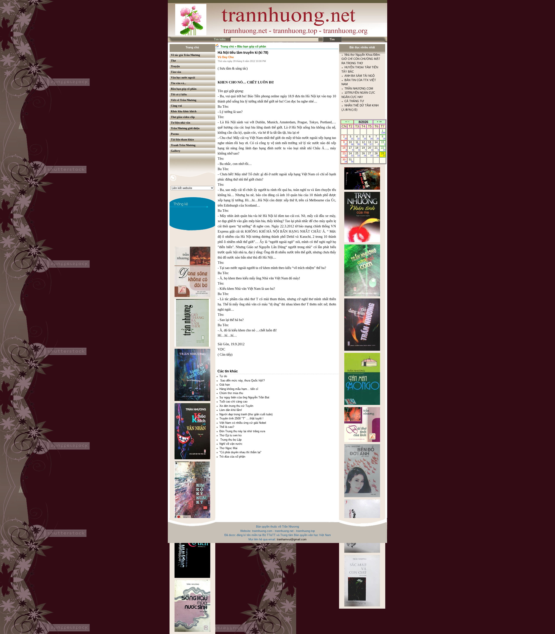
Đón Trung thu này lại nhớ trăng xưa (242, 431)
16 (345, 148)
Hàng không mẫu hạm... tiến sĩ (238, 389)
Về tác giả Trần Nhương (185, 55)
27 (370, 154)
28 (377, 154)
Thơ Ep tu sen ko (230, 435)
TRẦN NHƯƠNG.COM (358, 58)
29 (383, 154)
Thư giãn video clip (183, 117)
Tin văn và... (178, 83)
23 (345, 154)
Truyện (175, 66)
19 (364, 148)
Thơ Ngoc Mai (228, 448)
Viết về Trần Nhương (183, 100)
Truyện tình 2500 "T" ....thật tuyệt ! (241, 418)
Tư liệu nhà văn (180, 122)
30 (345, 160)
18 (357, 148)
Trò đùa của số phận (232, 456)
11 (358, 143)
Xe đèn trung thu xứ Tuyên (236, 405)
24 (351, 154)
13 (370, 143)
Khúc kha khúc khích (183, 111)
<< (346, 122)
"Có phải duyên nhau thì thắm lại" (240, 452)
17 (351, 148)
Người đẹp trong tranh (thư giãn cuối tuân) (246, 414)
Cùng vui (176, 105)
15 (383, 143)
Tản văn (176, 71)
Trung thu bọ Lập (230, 439)
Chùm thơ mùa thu (231, 393)
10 (351, 143)
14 (377, 143)
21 (377, 148)
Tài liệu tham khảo (182, 139)
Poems (175, 133)
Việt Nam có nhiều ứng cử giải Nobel (242, 422)
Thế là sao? (226, 427)
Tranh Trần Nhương (183, 145)
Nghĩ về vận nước (230, 443)
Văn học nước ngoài (183, 77)
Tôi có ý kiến (179, 94)
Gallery (175, 150)
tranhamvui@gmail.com (292, 539)
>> (380, 122)
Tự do (223, 376)
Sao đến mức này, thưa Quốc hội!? (242, 380)
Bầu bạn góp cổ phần (183, 88)
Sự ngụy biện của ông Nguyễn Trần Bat (244, 397)
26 (364, 154)
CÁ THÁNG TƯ (354, 71)
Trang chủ (192, 47)
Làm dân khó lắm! (230, 410)
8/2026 (363, 122)
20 (370, 148)
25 (357, 154)
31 (351, 160)
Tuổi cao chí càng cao (233, 401)
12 (364, 143)
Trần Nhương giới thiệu (185, 128)
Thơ (173, 60)
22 (383, 148)
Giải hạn (224, 384)
